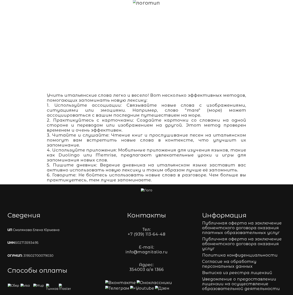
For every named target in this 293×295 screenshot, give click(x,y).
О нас (26, 3)
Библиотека (213, 3)
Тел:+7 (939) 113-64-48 (146, 232)
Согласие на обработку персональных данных (229, 264)
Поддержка (262, 3)
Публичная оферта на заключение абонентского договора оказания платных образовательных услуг (242, 228)
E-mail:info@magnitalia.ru (146, 249)
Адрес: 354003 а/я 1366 (146, 267)
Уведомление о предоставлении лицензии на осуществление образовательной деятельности (241, 284)
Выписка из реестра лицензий (237, 272)
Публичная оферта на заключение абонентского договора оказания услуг (242, 244)
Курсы (45, 3)
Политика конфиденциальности (240, 255)
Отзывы (238, 3)
